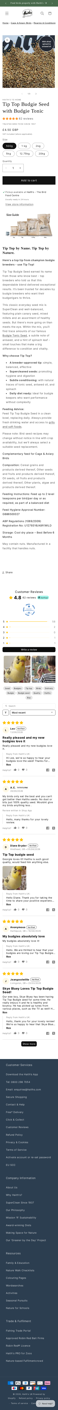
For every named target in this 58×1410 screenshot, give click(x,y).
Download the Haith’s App (22, 1074)
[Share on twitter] (53, 770)
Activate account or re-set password (28, 1157)
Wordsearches (14, 1285)
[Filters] (6, 712)
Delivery (49, 688)
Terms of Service (16, 1149)
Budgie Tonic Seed (15, 335)
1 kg (24, 145)
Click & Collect (15, 1119)
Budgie (11, 693)
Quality (37, 693)
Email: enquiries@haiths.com (23, 1089)
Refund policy (26, 1398)
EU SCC (11, 1164)
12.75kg (25, 153)
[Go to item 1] (17, 669)
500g (9, 145)
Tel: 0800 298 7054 (18, 1081)
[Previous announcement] (6, 3)
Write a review (29, 649)
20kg (42, 153)
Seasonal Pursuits (17, 1300)
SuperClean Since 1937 (20, 1202)
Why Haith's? (14, 1194)
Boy (29, 698)
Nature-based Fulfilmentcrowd (24, 1360)
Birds (38, 688)
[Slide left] (22, 93)
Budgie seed (24, 693)
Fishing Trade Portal (18, 1330)
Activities (11, 1293)
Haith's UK (27, 1394)
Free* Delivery (14, 1112)
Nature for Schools (17, 1308)
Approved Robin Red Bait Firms (25, 1338)
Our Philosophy (15, 1210)
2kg (38, 145)
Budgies (17, 688)
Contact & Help (15, 1104)
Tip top (29, 688)
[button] (7, 13)
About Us (11, 1187)
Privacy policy (43, 1398)
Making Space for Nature (21, 1232)
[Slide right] (36, 93)
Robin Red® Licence (18, 1345)
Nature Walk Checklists (20, 1270)
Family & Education (17, 1262)
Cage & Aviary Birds (21, 23)
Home (6, 23)
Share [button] (9, 572)
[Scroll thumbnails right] (52, 669)
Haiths (47, 693)
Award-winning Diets (18, 1225)
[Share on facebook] (48, 770)
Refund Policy (14, 1134)
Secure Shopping (16, 1096)
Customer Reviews (17, 1127)
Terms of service (19, 1403)
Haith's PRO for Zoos (19, 1353)
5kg (8, 153)
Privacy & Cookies (17, 1142)
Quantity (7, 161)
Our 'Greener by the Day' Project (26, 1240)
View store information (19, 204)
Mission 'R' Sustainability (21, 1217)
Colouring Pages (16, 1277)
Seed (7, 688)
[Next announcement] (52, 3)
